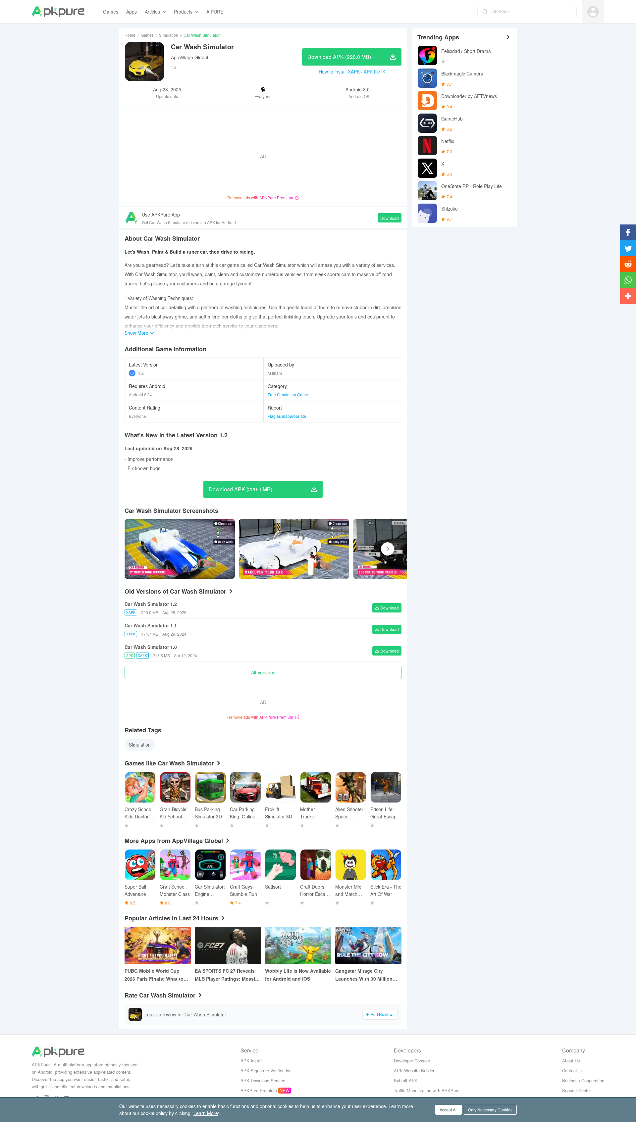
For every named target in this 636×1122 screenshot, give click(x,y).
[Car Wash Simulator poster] (180, 549)
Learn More (205, 1113)
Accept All (448, 1109)
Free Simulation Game (288, 394)
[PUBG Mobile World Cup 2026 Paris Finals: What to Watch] (158, 945)
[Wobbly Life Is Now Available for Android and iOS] (298, 945)
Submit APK (406, 1080)
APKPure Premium (258, 1090)
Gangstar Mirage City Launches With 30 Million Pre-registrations (364, 975)
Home (130, 35)
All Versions (263, 672)
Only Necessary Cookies (490, 1109)
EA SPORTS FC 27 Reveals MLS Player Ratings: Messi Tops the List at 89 (225, 975)
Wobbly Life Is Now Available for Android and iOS (298, 974)
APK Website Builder (414, 1070)
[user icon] (593, 12)
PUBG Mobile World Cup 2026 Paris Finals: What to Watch (154, 975)
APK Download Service (262, 1080)
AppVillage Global (189, 57)
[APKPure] (58, 11)
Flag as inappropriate (287, 416)
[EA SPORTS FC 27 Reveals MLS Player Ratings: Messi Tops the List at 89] (228, 945)
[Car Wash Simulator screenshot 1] (294, 549)
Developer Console (412, 1060)
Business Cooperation (583, 1080)
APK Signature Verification (266, 1070)
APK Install (251, 1060)
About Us (571, 1060)
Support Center (576, 1090)
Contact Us (573, 1070)
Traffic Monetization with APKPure (426, 1090)
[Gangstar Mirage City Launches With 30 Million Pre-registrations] (368, 945)
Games (147, 35)
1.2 (141, 373)
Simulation (168, 35)
